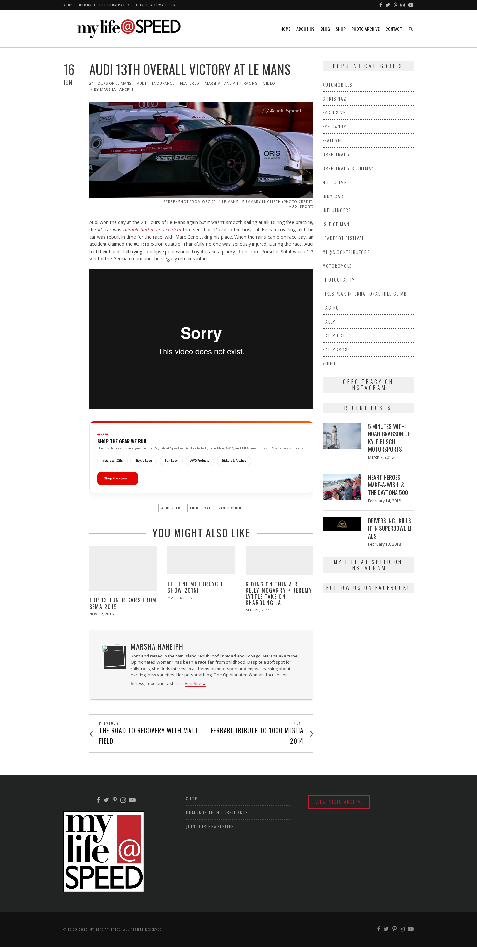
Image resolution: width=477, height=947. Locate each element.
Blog (325, 28)
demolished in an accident (152, 229)
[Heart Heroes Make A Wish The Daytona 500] (342, 487)
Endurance (163, 83)
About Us (305, 28)
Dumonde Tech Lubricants (104, 5)
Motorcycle (337, 265)
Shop (68, 5)
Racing (251, 83)
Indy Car (333, 196)
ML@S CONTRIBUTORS (346, 251)
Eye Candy (335, 126)
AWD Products (199, 461)
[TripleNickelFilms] (411, 5)
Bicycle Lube (143, 461)
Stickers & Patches (234, 461)
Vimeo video (230, 507)
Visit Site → (195, 683)
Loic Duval (200, 507)
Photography (339, 279)
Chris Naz (335, 98)
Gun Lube (171, 461)
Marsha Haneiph (221, 83)
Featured (189, 83)
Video (269, 83)
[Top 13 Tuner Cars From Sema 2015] (123, 568)
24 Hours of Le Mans (110, 83)
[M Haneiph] (113, 655)
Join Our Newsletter (156, 5)
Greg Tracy (336, 154)
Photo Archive (365, 28)
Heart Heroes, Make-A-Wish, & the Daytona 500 (388, 485)
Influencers (337, 210)
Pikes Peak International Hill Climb (365, 293)
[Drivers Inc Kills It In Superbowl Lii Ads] (342, 524)
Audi (141, 83)
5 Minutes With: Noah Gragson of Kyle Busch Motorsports (389, 437)
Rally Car (334, 335)
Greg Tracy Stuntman (348, 168)
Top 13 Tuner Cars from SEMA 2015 (123, 603)
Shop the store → (117, 478)
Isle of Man (336, 223)
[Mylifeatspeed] (381, 5)
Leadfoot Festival (343, 237)
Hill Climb (335, 182)
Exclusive (334, 112)
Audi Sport (171, 507)
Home (285, 28)
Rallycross (336, 349)
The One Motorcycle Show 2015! (195, 587)
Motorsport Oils (112, 461)
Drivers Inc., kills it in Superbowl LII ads (390, 528)
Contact (393, 28)
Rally (329, 321)
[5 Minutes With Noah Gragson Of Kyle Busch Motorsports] (342, 436)
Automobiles (337, 84)
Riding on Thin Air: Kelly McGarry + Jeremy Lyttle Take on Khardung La (279, 593)
